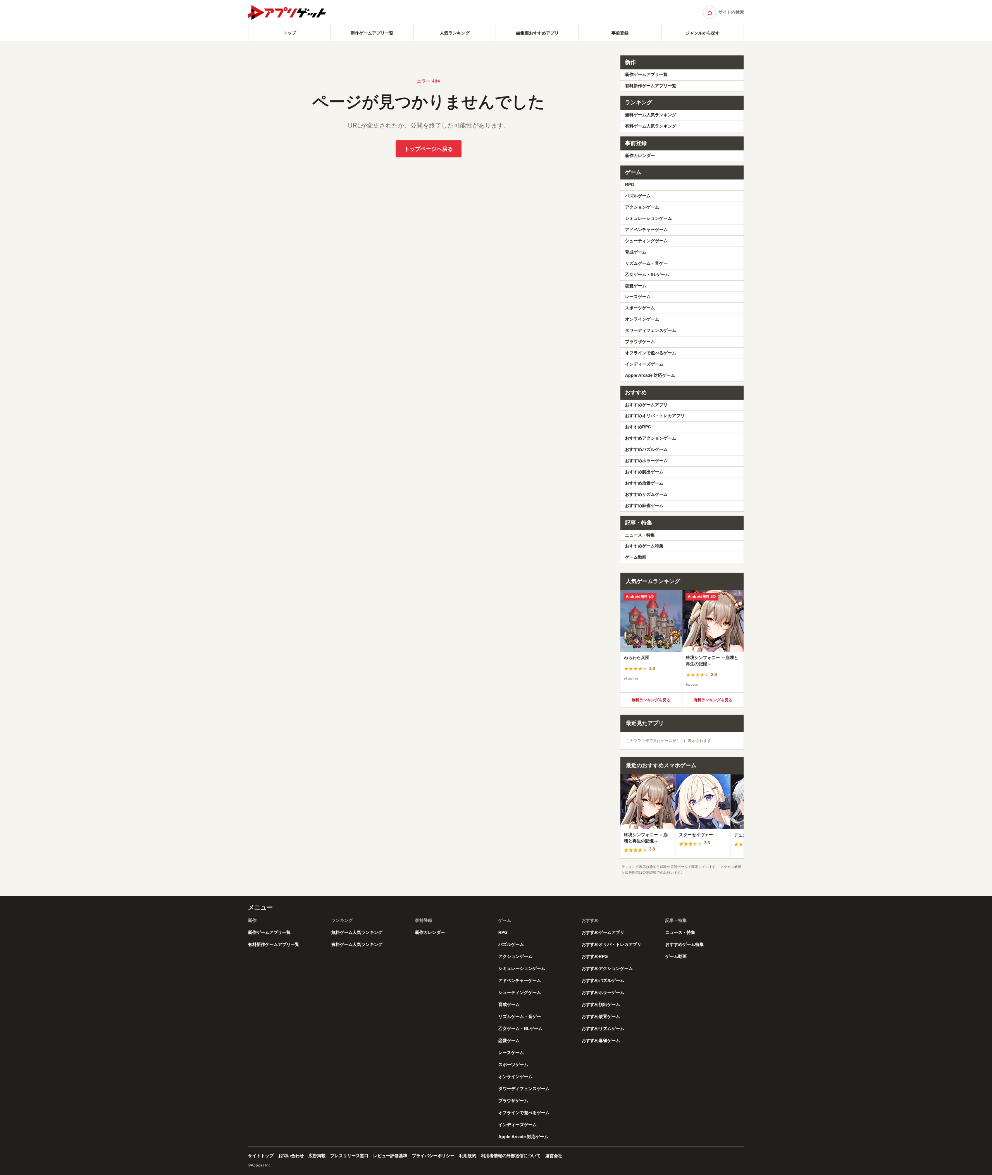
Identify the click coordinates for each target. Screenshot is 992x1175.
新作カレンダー (640, 155)
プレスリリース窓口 (349, 1155)
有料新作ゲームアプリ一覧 (650, 85)
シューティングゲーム (646, 240)
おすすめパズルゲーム (646, 449)
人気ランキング (455, 33)
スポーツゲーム (640, 307)
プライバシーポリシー (433, 1155)
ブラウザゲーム (640, 341)
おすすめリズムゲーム (646, 494)
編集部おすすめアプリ (537, 33)
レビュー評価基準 (390, 1155)
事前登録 (620, 33)
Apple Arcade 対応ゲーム (650, 375)
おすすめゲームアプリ (646, 404)
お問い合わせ (291, 1155)
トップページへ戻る (428, 149)
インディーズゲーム (644, 364)
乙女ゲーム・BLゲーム (647, 274)
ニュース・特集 (640, 535)
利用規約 (467, 1155)
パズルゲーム (638, 195)
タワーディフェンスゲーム (650, 330)
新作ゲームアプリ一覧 (372, 33)
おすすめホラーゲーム (646, 460)
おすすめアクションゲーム (650, 438)
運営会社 (553, 1155)
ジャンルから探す (702, 33)
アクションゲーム (642, 207)
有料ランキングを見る (713, 700)
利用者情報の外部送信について (511, 1155)
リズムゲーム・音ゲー (646, 263)
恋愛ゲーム (635, 285)
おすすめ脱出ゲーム (644, 471)
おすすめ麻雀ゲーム (644, 505)
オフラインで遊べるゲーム (650, 352)
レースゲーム (638, 296)
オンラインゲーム (642, 319)
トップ (289, 33)
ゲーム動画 (635, 557)
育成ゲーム (635, 252)
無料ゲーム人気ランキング (650, 114)
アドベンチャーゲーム (646, 229)
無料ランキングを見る (651, 700)
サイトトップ (261, 1155)
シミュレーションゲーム (648, 218)
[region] (682, 641)
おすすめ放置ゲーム (644, 483)
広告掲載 (317, 1155)
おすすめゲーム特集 (644, 546)
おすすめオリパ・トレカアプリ (655, 415)
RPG (629, 184)
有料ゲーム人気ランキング (650, 126)
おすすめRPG (638, 426)
